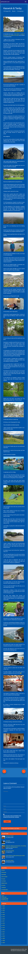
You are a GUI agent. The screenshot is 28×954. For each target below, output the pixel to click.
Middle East (3, 883)
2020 (3, 914)
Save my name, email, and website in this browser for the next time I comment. (12, 816)
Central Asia (4, 876)
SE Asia (3, 885)
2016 (3, 923)
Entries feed (3, 897)
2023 (3, 908)
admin (14, 11)
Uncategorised (20, 11)
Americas (3, 872)
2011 (3, 934)
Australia (3, 874)
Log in (2, 895)
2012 (3, 931)
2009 (3, 938)
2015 (3, 925)
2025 (3, 905)
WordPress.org (4, 899)
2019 (3, 916)
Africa (2, 870)
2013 (3, 929)
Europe (2, 878)
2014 (3, 927)
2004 (3, 942)
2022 (3, 910)
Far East (3, 881)
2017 (3, 921)
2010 (3, 936)
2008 (3, 940)
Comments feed (4, 898)
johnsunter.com (5, 1)
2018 (3, 918)
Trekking (3, 887)
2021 (3, 912)
